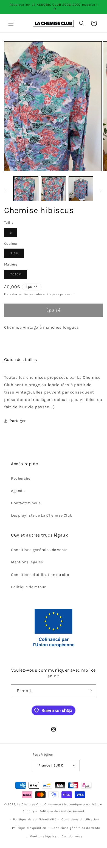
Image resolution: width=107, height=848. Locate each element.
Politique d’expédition (29, 828)
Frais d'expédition (17, 294)
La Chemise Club (30, 804)
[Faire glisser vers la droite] (101, 190)
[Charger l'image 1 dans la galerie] (25, 188)
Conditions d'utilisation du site (40, 574)
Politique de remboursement (62, 811)
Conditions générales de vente (39, 549)
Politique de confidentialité (35, 819)
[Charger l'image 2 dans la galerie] (53, 188)
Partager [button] (18, 420)
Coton (18, 275)
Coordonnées (72, 836)
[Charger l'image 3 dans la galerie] (81, 188)
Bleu (17, 254)
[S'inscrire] (90, 690)
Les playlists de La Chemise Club (41, 515)
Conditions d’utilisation (80, 819)
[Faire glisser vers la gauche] (6, 190)
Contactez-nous (26, 503)
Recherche (20, 478)
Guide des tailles (20, 359)
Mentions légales (27, 562)
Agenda (18, 490)
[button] (11, 23)
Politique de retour (28, 587)
